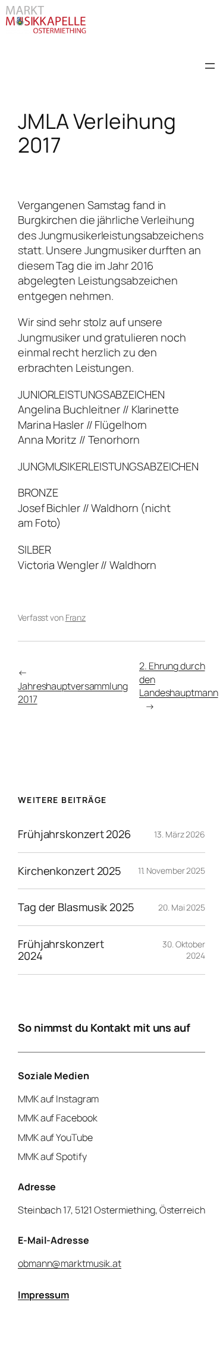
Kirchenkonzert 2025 (69, 871)
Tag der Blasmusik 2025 (76, 907)
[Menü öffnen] (210, 66)
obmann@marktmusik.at (69, 1263)
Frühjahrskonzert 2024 (60, 950)
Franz (75, 617)
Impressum (43, 1294)
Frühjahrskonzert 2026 (74, 834)
